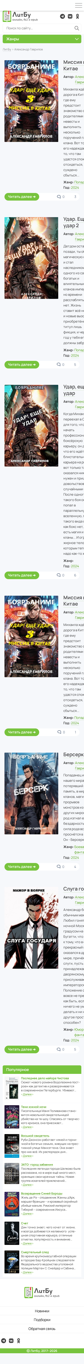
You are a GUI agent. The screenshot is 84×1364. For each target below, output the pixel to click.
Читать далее (20, 196)
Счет (24, 1223)
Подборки (42, 1319)
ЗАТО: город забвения (37, 1165)
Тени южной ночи (33, 1107)
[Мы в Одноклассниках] (77, 16)
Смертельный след (35, 1252)
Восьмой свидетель (35, 1136)
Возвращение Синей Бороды (41, 1193)
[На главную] (20, 16)
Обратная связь (42, 1328)
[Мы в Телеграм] (62, 16)
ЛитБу (7, 49)
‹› (27, 1094)
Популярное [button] (17, 1069)
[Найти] (76, 28)
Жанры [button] (12, 38)
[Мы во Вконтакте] (70, 16)
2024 (75, 187)
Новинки (42, 1310)
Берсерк (73, 754)
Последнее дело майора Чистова (45, 1078)
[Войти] (5, 5)
